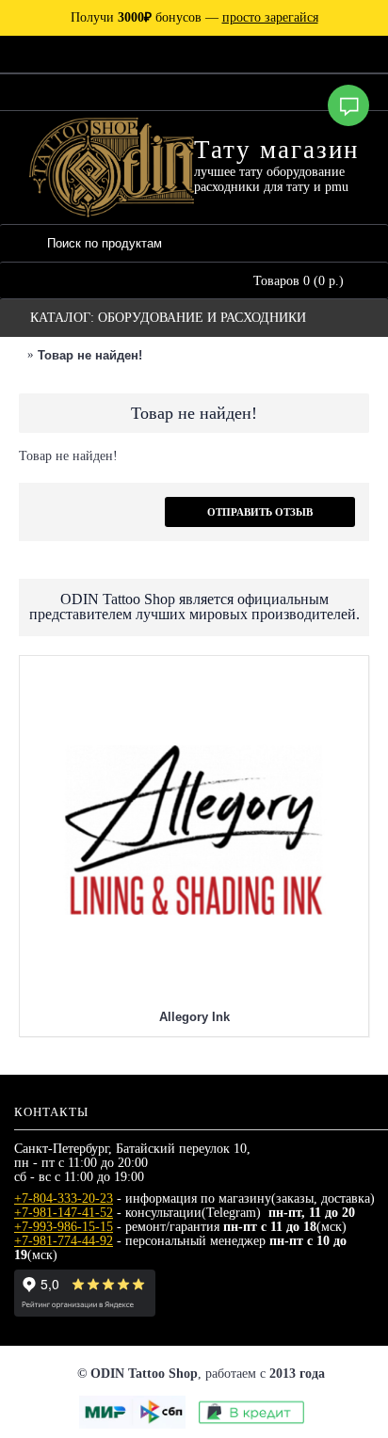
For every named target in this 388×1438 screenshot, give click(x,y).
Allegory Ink (194, 1017)
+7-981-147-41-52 (63, 1213)
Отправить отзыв (260, 512)
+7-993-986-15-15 (63, 1227)
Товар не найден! (90, 355)
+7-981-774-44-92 (63, 1241)
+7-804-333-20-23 (63, 1198)
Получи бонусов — (194, 17)
